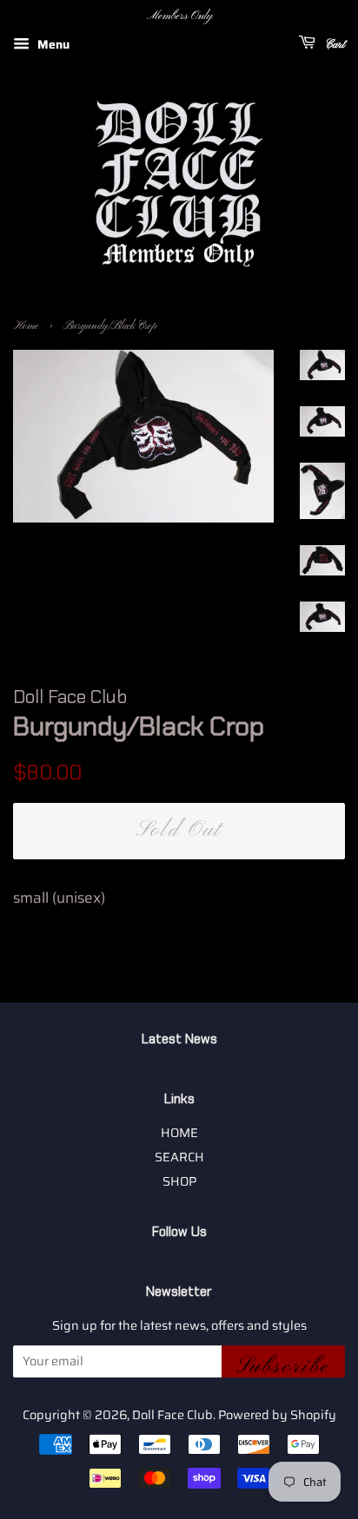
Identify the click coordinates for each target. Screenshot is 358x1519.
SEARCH (179, 1157)
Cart (333, 44)
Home (25, 326)
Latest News (179, 1039)
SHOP (179, 1181)
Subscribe (283, 1365)
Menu (52, 44)
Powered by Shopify (277, 1414)
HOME (179, 1132)
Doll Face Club (172, 1414)
